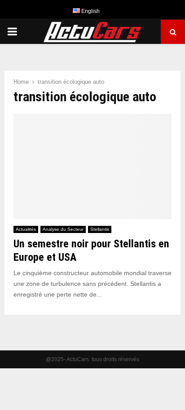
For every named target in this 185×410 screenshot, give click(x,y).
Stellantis (99, 229)
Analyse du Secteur (63, 229)
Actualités (26, 229)
